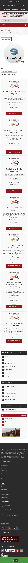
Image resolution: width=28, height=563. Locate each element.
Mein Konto (3, 492)
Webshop (6, 376)
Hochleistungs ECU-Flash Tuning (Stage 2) (14, 246)
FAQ (2, 478)
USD (21, 5)
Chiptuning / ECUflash (9, 366)
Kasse (23, 9)
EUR (12, 5)
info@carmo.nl (7, 422)
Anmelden (15, 9)
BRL (24, 5)
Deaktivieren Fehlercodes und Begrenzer (14, 131)
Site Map (3, 476)
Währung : (5, 5)
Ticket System (4, 465)
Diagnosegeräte (8, 369)
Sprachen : (10, 1)
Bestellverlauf (4, 486)
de (18, 1)
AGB (2, 473)
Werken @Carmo (8, 425)
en (14, 1)
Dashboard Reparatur (9, 360)
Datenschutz (4, 470)
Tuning (5, 32)
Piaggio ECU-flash (12, 32)
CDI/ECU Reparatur (8, 357)
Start (2, 32)
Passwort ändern (5, 494)
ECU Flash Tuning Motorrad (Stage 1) (14, 209)
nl (16, 1)
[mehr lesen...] (23, 352)
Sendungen (3, 468)
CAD (18, 5)
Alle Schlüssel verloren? (10, 363)
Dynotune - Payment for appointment (14, 324)
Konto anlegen (4, 497)
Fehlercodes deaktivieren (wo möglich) (14, 93)
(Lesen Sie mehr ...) (20, 457)
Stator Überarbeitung (9, 373)
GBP (9, 5)
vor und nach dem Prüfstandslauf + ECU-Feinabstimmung (14, 285)
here (13, 560)
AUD (15, 5)
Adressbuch (4, 489)
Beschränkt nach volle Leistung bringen (14, 170)
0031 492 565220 (8, 418)
